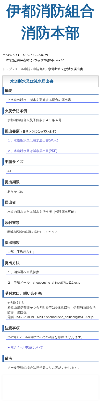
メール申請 (22, 69)
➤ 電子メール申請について (25, 347)
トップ (7, 69)
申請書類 (39, 69)
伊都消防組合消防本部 (50, 22)
